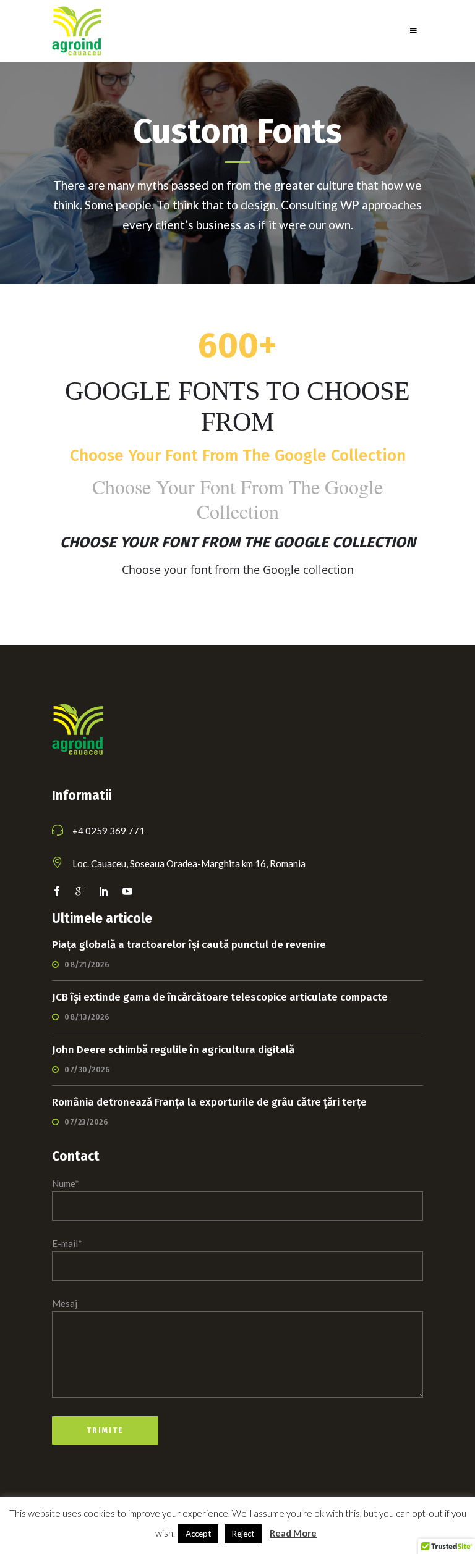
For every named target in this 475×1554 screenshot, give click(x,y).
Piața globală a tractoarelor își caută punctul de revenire (189, 944)
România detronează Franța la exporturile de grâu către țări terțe (209, 1102)
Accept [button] (198, 1534)
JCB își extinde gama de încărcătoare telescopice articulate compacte (220, 997)
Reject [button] (243, 1534)
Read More (293, 1533)
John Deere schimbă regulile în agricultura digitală (173, 1049)
